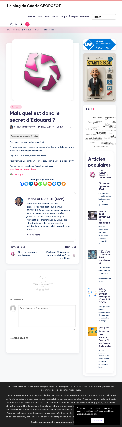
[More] (63, 184)
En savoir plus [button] (91, 414)
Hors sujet (16, 107)
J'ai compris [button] (97, 420)
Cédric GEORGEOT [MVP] (45, 199)
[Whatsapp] (40, 184)
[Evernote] (45, 184)
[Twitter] (26, 184)
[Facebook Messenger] (54, 184)
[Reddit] (50, 184)
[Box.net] (59, 184)
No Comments (65, 127)
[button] (33, 235)
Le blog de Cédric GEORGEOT (34, 5)
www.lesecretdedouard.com (23, 169)
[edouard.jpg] (43, 174)
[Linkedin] (31, 184)
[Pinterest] (36, 184)
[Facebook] (22, 184)
